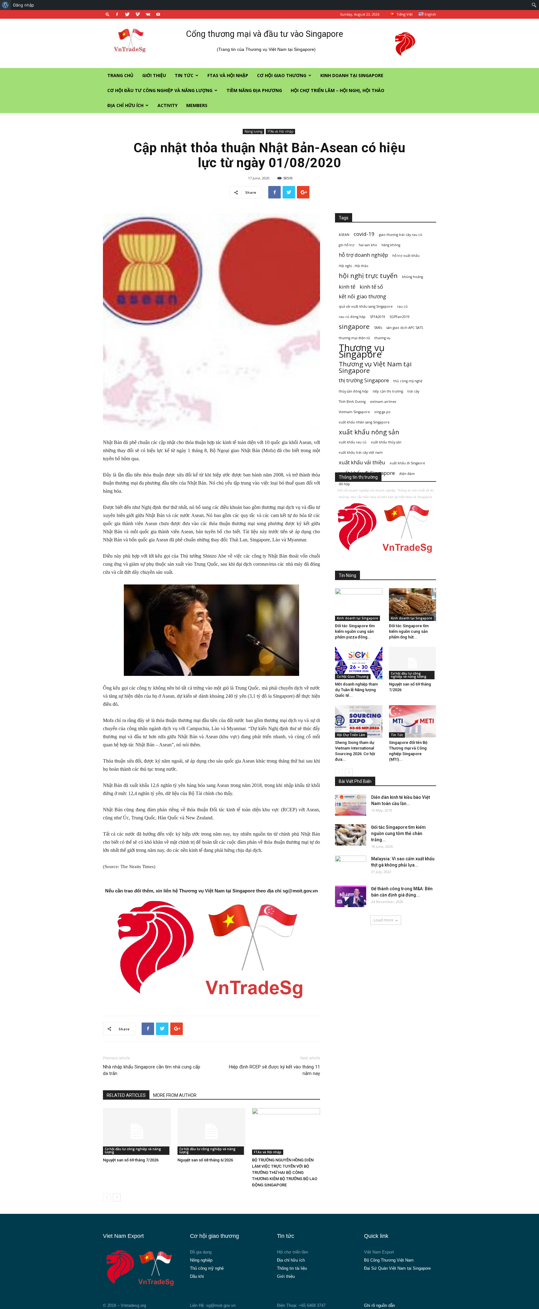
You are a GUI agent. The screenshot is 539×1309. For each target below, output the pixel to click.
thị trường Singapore (364, 380)
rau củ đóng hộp (352, 317)
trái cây (413, 391)
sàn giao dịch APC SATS (404, 327)
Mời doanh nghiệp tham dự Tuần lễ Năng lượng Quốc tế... (356, 690)
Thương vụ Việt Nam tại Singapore (375, 367)
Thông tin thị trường (358, 477)
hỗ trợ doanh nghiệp (363, 255)
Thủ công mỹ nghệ (207, 1268)
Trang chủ (120, 75)
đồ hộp (344, 484)
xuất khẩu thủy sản (386, 442)
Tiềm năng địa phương (254, 90)
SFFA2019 (377, 317)
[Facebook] (117, 14)
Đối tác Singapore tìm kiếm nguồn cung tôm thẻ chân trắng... (398, 833)
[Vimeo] (137, 14)
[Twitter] (127, 14)
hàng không (390, 245)
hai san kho (368, 245)
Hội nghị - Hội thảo (353, 266)
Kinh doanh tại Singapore (351, 75)
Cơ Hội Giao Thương (281, 75)
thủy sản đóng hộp (353, 391)
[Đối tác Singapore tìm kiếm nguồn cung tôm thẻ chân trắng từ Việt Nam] (350, 835)
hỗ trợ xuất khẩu (406, 255)
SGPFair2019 (400, 317)
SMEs (378, 327)
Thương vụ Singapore (362, 351)
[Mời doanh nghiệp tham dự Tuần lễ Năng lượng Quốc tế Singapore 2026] (358, 663)
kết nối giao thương (362, 296)
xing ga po (382, 412)
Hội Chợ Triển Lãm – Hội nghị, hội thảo (337, 90)
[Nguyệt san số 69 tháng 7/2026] (137, 1131)
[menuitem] (5, 5)
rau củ (402, 306)
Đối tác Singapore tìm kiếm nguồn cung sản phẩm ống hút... (409, 631)
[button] (107, 14)
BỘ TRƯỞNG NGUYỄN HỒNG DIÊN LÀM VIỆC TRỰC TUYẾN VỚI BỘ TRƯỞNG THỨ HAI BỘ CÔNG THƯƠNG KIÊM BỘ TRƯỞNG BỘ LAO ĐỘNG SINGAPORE (284, 1172)
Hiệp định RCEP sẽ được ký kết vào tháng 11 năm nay (274, 1070)
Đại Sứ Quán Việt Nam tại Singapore (397, 1268)
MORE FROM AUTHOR (175, 1095)
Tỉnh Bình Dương (352, 401)
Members (196, 105)
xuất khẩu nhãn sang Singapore (364, 422)
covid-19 (364, 234)
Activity (167, 105)
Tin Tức (184, 75)
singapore (354, 326)
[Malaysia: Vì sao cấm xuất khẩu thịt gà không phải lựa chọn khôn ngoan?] (350, 866)
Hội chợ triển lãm (292, 1252)
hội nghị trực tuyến (368, 275)
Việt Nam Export (379, 1252)
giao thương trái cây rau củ (400, 234)
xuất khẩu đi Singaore (407, 463)
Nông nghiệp (201, 1260)
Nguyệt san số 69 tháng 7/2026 (130, 1160)
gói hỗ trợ (346, 245)
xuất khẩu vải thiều (362, 462)
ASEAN (344, 234)
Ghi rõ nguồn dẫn (379, 1305)
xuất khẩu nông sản (369, 432)
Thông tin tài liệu (292, 1268)
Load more (383, 920)
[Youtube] (158, 14)
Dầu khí (197, 1276)
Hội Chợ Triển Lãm (351, 735)
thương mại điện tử (354, 338)
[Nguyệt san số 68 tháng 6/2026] (211, 1131)
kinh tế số (371, 286)
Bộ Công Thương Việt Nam (389, 1260)
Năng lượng (253, 131)
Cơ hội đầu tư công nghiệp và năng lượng (159, 90)
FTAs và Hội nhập (227, 75)
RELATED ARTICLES (126, 1095)
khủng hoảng (412, 277)
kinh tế (347, 286)
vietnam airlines (383, 401)
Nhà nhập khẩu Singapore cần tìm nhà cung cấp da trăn (151, 1070)
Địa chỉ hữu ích (125, 105)
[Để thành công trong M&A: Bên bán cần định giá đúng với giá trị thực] (350, 896)
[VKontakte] (148, 14)
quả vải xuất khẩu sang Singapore (366, 306)
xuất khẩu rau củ (353, 442)
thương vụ (382, 338)
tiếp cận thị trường (388, 391)
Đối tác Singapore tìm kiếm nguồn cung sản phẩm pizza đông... (355, 631)
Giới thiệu (154, 75)
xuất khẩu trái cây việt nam (361, 452)
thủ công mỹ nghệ (407, 381)
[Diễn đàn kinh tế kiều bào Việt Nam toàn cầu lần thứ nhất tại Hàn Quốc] (350, 805)
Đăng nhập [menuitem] (23, 4)
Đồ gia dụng (200, 1252)
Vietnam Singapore (354, 412)
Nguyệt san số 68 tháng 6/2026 (205, 1160)
